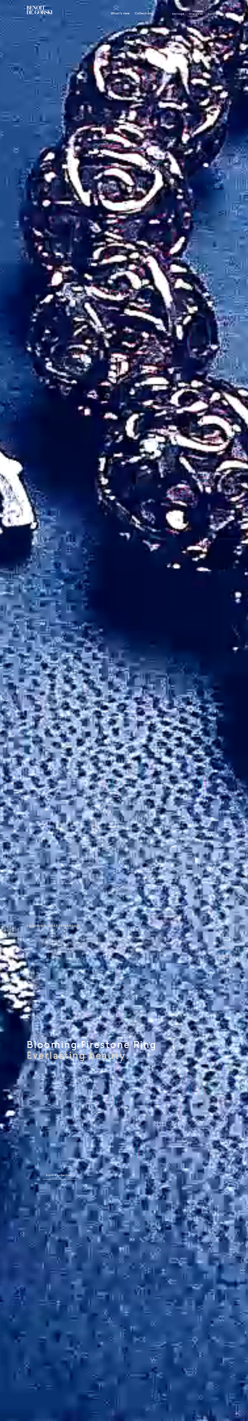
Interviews (196, 13)
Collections (144, 13)
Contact (213, 13)
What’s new (120, 13)
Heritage (178, 13)
